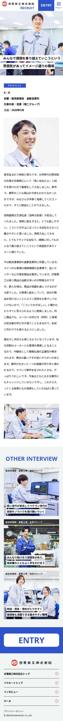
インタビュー (11, 692)
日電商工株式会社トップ (17, 673)
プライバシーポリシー (14, 711)
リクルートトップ (13, 682)
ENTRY (46, 5)
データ (7, 701)
